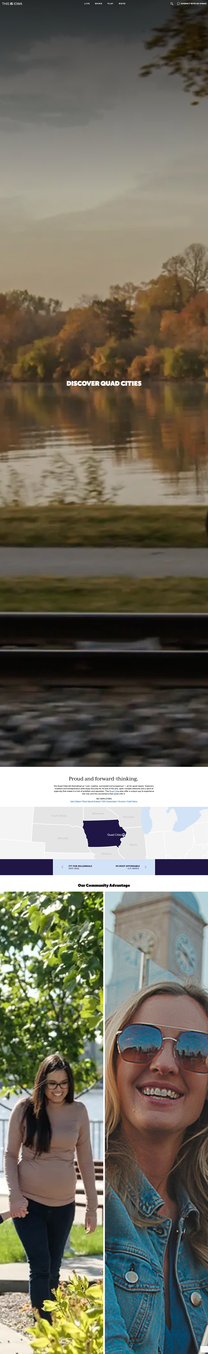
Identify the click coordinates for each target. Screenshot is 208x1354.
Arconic (122, 801)
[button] (172, 3)
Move (122, 3)
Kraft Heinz (132, 801)
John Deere (75, 801)
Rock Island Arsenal (91, 801)
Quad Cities (114, 791)
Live (87, 3)
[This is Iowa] (12, 3)
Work (98, 3)
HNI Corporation (109, 801)
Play (111, 3)
